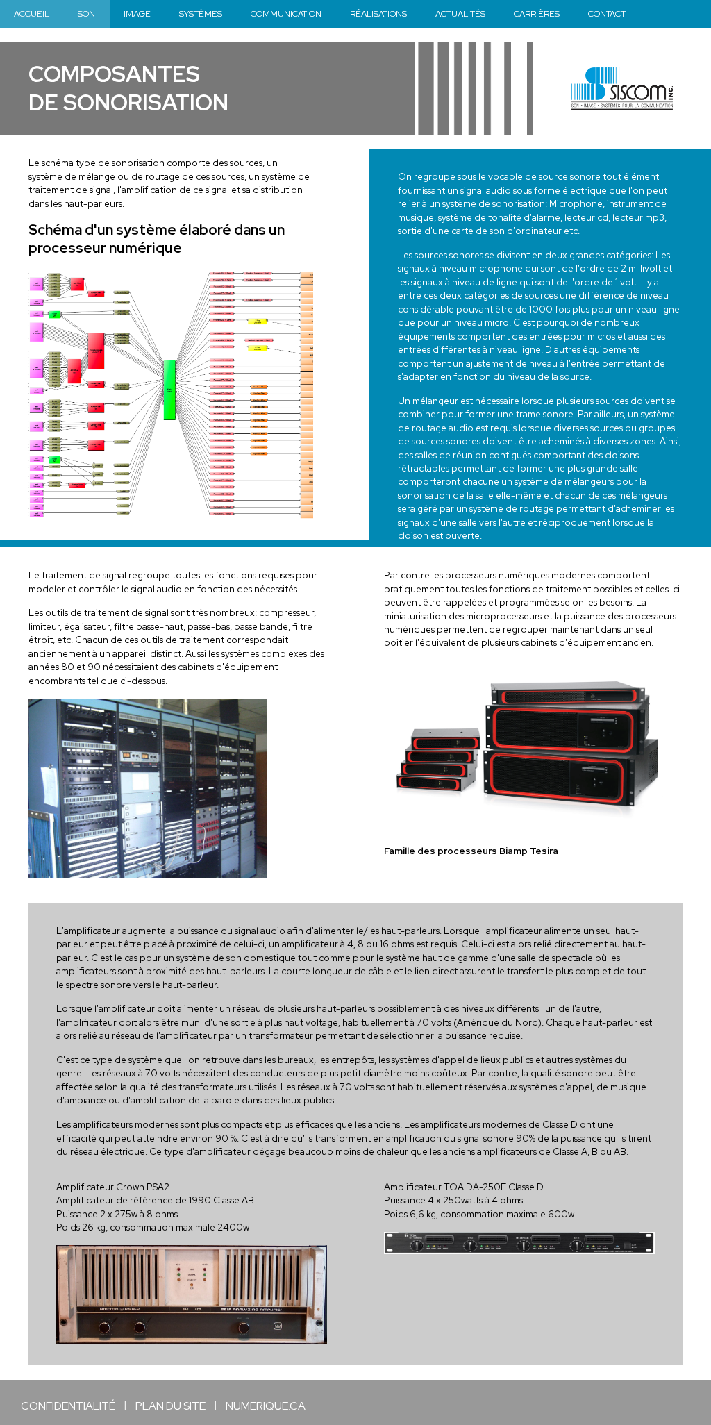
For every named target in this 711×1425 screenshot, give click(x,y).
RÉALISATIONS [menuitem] (378, 13)
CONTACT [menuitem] (607, 13)
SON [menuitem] (86, 13)
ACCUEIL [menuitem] (31, 13)
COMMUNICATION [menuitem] (286, 13)
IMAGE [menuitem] (137, 13)
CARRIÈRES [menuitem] (537, 13)
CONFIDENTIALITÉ (68, 1406)
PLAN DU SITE (170, 1406)
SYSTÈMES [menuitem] (200, 13)
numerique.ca (266, 1406)
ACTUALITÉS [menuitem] (460, 13)
